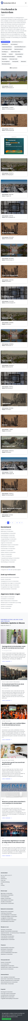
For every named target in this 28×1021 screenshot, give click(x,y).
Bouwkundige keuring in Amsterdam (10, 585)
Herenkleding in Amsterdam (8, 537)
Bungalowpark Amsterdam (8, 939)
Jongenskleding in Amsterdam (8, 539)
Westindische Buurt (6, 63)
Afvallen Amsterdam (6, 901)
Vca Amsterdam (5, 964)
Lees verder (6, 661)
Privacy (3, 885)
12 (17, 522)
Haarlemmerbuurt (18, 49)
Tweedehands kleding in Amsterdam (10, 558)
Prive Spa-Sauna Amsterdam (8, 993)
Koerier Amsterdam (6, 579)
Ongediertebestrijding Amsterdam (9, 998)
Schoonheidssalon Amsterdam (8, 915)
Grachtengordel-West (7, 49)
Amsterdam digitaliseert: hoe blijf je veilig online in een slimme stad (13, 841)
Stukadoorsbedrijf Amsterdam (8, 920)
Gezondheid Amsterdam (7, 900)
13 (19, 522)
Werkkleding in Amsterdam (8, 562)
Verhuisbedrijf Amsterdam (7, 921)
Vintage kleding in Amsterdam (8, 560)
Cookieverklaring (5, 882)
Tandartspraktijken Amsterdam (9, 916)
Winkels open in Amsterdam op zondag (11, 602)
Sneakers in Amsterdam (7, 550)
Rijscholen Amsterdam (6, 893)
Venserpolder (15, 61)
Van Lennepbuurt (6, 61)
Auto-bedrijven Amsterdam (8, 977)
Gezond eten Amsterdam (7, 903)
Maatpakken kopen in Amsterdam (9, 545)
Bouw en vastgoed (8, 760)
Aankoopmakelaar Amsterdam (9, 589)
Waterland (23, 61)
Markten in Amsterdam (7, 604)
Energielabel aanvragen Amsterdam (10, 587)
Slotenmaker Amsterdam (7, 983)
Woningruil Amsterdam (7, 992)
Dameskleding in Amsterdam (8, 533)
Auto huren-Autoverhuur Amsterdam (10, 979)
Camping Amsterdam (6, 934)
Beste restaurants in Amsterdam (9, 600)
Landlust (11, 54)
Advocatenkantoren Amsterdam (9, 982)
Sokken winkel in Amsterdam (8, 552)
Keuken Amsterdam (6, 962)
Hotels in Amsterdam (6, 606)
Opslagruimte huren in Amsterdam (10, 581)
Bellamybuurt (5, 44)
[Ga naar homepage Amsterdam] (8, 3)
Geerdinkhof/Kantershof (19, 46)
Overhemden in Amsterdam (8, 548)
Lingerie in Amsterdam (6, 543)
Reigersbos (4, 59)
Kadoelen (4, 54)
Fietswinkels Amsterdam (7, 895)
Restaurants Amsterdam (7, 911)
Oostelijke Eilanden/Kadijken (8, 56)
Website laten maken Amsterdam (9, 967)
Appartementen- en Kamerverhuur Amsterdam (13, 933)
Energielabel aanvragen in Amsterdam (11, 583)
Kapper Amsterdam (6, 898)
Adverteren (4, 878)
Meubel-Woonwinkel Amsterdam (9, 931)
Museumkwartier (19, 54)
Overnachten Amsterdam (7, 936)
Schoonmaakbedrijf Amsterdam (9, 952)
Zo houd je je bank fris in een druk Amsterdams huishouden (13, 685)
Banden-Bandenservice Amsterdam (10, 980)
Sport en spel (6, 721)
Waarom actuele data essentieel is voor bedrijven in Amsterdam (13, 802)
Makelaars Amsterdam (7, 954)
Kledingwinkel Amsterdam (7, 965)
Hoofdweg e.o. (5, 51)
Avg (2, 883)
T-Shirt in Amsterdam (6, 556)
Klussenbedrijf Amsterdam (7, 947)
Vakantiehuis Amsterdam (7, 938)
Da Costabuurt (14, 44)
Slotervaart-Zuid (13, 59)
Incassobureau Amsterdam (8, 995)
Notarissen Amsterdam (7, 949)
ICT (3, 799)
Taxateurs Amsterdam (6, 951)
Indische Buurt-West (15, 51)
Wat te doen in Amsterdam (8, 597)
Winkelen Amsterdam (6, 929)
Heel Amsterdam (5, 41)
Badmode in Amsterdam (7, 531)
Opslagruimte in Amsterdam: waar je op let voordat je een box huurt (14, 647)
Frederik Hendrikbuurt (7, 46)
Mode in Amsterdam (6, 529)
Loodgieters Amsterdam (7, 918)
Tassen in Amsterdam (6, 554)
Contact (3, 877)
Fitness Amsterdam (6, 608)
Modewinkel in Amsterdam (7, 546)
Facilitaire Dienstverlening (11, 682)
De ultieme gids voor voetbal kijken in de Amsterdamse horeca (13, 724)
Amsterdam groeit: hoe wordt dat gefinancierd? (13, 763)
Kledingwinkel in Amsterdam (8, 541)
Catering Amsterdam (6, 913)
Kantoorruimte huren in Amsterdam (10, 577)
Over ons (3, 880)
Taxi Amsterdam (5, 896)
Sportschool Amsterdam (7, 969)
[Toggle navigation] (25, 3)
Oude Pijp (19, 56)
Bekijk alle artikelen (5, 625)
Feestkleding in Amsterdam (8, 535)
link (9, 569)
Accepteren (6, 1019)
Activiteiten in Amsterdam (7, 599)
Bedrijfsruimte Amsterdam (7, 997)
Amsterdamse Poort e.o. (17, 41)
